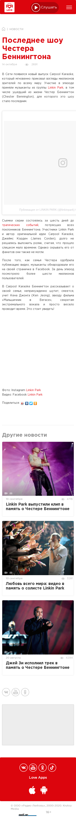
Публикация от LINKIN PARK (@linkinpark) (47, 209)
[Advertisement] (38, 725)
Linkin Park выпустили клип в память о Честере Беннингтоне (38, 507)
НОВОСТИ (16, 29)
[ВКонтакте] (27, 402)
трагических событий (20, 225)
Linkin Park (55, 88)
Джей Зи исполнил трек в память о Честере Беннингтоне (38, 665)
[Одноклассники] (35, 402)
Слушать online (49, 7)
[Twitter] (31, 402)
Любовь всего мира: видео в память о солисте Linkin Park (35, 586)
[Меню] (69, 7)
